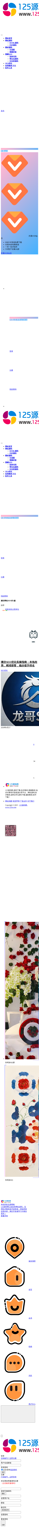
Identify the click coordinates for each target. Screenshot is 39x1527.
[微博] (21, 886)
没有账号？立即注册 (8, 1458)
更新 (7, 609)
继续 (3, 1493)
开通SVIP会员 (6, 253)
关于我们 (30, 801)
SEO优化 (4, 670)
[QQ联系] (21, 869)
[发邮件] (21, 919)
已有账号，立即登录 (8, 1477)
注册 (3, 1525)
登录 (3, 1472)
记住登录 (6, 1470)
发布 (2, 111)
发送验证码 (5, 1510)
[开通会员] (17, 1233)
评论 (17, 609)
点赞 (14, 609)
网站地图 (8, 801)
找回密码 (13, 1470)
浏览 (10, 609)
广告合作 (23, 801)
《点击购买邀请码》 (8, 1483)
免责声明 (16, 801)
